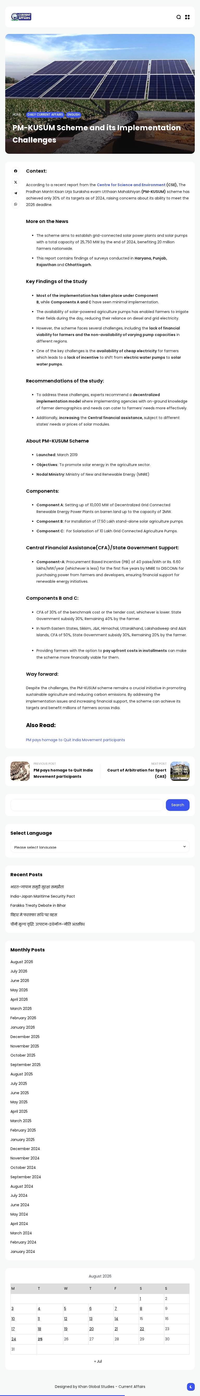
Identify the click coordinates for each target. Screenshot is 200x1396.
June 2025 (19, 1092)
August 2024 (21, 1186)
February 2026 (23, 1018)
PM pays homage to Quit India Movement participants (75, 740)
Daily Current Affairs (45, 115)
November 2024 (25, 1158)
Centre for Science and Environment (131, 184)
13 (90, 1318)
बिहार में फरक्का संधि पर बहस (33, 914)
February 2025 (23, 1130)
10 (13, 1318)
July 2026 (18, 971)
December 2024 (25, 1148)
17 (13, 1329)
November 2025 (24, 1046)
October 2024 (23, 1167)
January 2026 (22, 1027)
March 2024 (21, 1233)
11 (39, 1318)
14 (116, 1318)
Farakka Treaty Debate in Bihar (38, 905)
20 (91, 1329)
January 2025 (22, 1139)
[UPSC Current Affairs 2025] (20, 17)
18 (39, 1329)
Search (177, 805)
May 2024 (19, 1214)
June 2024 (19, 1204)
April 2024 (19, 1223)
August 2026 (21, 961)
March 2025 (21, 1120)
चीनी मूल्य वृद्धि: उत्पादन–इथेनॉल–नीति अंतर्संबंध (47, 924)
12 (65, 1318)
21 (116, 1329)
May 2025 (19, 1102)
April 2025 (19, 1111)
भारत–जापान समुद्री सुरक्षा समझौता (37, 887)
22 (142, 1329)
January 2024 (22, 1251)
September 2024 (25, 1177)
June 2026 (19, 980)
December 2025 (25, 1036)
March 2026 (21, 1008)
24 (13, 1339)
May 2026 (19, 990)
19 (65, 1329)
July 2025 (18, 1083)
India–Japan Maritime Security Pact (42, 896)
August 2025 (21, 1074)
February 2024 (23, 1242)
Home (16, 115)
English (73, 115)
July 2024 (19, 1195)
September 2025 (25, 1064)
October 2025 (22, 1055)
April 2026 (19, 999)
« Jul (98, 1361)
